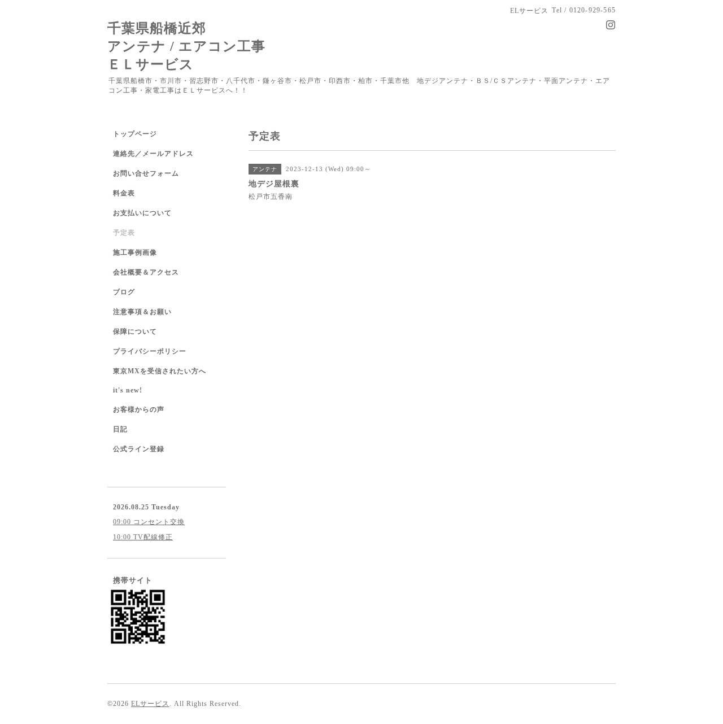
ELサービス (150, 704)
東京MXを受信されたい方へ (159, 371)
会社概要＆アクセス (146, 272)
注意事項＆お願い (142, 312)
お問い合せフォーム (146, 173)
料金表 (124, 193)
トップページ (135, 134)
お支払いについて (142, 213)
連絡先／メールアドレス (153, 154)
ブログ (124, 292)
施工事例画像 (135, 252)
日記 (120, 429)
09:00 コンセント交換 (149, 522)
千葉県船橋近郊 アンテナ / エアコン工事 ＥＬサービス (186, 46)
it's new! (127, 390)
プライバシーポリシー (149, 351)
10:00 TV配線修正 (143, 537)
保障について (135, 331)
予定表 (124, 233)
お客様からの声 (138, 409)
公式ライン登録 (138, 449)
